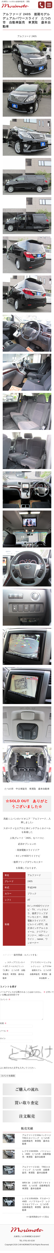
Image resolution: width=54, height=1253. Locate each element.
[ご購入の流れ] (27, 1089)
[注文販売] (27, 1116)
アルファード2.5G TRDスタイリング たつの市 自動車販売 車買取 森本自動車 (36, 1170)
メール (4, 1031)
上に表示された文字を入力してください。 (18, 1068)
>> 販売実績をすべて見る (37, 1217)
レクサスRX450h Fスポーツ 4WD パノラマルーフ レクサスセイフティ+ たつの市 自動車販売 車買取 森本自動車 (37, 1204)
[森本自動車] (15, 6)
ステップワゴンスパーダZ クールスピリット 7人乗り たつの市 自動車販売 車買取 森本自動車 (14, 970)
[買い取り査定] (27, 1103)
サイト (3, 1038)
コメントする (30, 955)
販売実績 (18, 955)
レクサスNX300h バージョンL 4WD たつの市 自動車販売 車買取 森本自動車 (36, 1154)
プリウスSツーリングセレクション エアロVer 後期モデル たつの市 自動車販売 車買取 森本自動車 (41, 970)
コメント (5, 999)
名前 (3, 1023)
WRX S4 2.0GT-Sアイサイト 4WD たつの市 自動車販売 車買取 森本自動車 (37, 1185)
